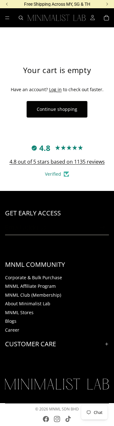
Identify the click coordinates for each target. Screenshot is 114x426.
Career (12, 330)
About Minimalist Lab (27, 304)
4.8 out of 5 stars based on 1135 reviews (57, 161)
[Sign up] (102, 227)
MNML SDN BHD (64, 409)
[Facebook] (46, 419)
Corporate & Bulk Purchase (33, 277)
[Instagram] (57, 419)
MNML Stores (19, 312)
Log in (55, 89)
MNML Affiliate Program (30, 286)
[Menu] (7, 17)
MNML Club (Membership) (33, 295)
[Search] (21, 18)
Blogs (10, 321)
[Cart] (106, 18)
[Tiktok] (68, 419)
